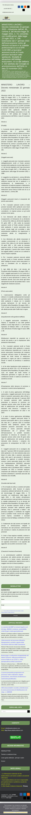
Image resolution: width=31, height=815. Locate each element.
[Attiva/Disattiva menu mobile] (28, 17)
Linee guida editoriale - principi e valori (12, 758)
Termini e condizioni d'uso (8, 754)
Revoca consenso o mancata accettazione (15, 812)
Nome (2, 599)
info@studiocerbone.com (8, 12)
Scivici (3, 761)
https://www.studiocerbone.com (14, 730)
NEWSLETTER (5, 751)
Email (2, 605)
